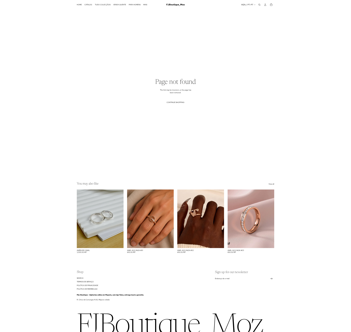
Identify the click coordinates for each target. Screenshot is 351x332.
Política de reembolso (87, 289)
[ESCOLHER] (119, 243)
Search (80, 278)
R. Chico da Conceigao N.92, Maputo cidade (93, 300)
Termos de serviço (85, 282)
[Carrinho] (271, 5)
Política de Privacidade (87, 285)
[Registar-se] (271, 279)
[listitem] (145, 5)
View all (271, 184)
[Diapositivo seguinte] (119, 219)
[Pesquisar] (259, 5)
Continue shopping (175, 102)
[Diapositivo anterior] (81, 219)
